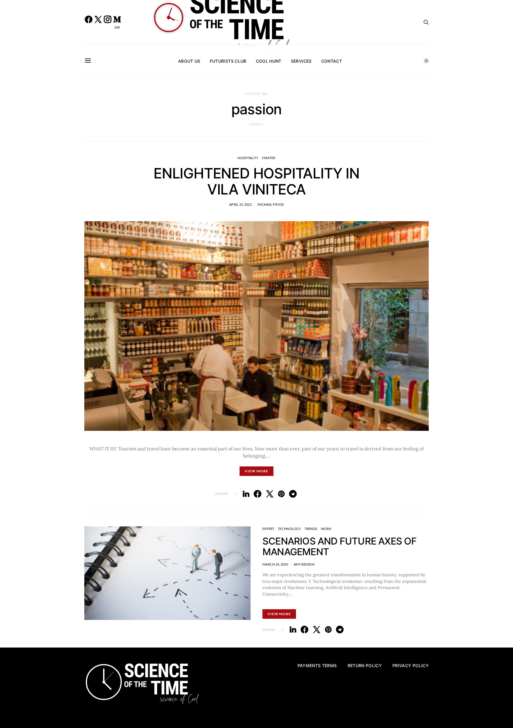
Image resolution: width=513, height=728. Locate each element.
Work (326, 529)
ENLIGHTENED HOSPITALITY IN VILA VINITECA (256, 181)
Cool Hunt (268, 61)
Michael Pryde (270, 204)
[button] (426, 60)
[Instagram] (107, 22)
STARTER (269, 158)
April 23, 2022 (240, 204)
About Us (189, 61)
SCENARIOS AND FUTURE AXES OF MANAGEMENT (339, 546)
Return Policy (365, 665)
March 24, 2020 (275, 564)
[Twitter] (98, 22)
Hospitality (248, 158)
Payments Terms (317, 665)
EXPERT (268, 529)
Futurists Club (228, 61)
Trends (311, 529)
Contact (331, 61)
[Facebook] (88, 22)
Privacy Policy (410, 665)
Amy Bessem (304, 564)
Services (301, 61)
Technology (289, 529)
